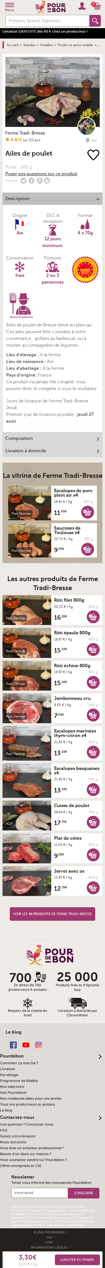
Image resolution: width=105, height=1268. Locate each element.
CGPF (49, 1242)
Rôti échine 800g (72, 665)
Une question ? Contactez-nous (26, 1124)
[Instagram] (38, 1044)
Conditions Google (24, 1210)
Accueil (12, 45)
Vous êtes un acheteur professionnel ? (32, 1148)
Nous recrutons (13, 1142)
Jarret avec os (69, 871)
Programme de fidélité (19, 1081)
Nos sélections (12, 1087)
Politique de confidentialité (66, 1225)
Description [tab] (17, 198)
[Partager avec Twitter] (23, 181)
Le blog (6, 1110)
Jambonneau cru (72, 698)
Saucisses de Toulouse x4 (67, 530)
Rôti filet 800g (69, 600)
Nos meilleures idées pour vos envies (30, 1099)
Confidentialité (73, 1207)
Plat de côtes (67, 838)
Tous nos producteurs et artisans (27, 1104)
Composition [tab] (19, 438)
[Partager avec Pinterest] (40, 181)
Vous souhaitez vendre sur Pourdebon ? (33, 1160)
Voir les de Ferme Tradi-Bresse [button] (52, 914)
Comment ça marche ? (19, 1063)
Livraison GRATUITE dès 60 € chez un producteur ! (45, 31)
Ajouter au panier (77, 1260)
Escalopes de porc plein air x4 (73, 493)
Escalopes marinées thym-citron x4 (75, 733)
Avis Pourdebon (13, 1093)
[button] (87, 511)
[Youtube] (25, 1044)
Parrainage (9, 1075)
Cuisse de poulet (71, 805)
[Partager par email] (47, 181)
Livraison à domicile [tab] (25, 450)
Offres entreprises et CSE (20, 1166)
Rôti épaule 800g (72, 632)
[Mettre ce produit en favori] (93, 155)
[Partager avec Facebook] (32, 181)
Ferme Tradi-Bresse (25, 133)
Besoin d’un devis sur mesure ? (25, 1154)
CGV (49, 1237)
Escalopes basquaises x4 (76, 771)
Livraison (7, 1069)
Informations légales (49, 1247)
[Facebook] (13, 1044)
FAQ (3, 1130)
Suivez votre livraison (18, 1136)
